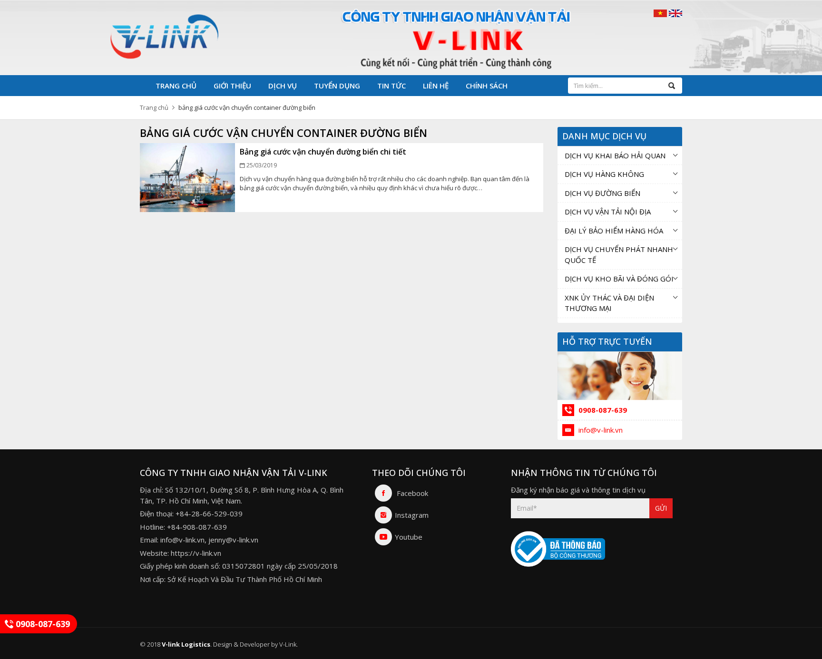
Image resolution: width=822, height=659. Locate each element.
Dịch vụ (282, 85)
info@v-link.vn (600, 430)
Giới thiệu (232, 85)
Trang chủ (176, 85)
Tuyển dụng (337, 85)
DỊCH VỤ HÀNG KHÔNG (604, 174)
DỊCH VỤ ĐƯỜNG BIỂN (602, 193)
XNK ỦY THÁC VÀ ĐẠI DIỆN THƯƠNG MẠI (609, 303)
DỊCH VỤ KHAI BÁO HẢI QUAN (615, 155)
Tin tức (391, 85)
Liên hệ (436, 85)
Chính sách (487, 85)
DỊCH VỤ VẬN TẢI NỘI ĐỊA (608, 211)
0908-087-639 (602, 410)
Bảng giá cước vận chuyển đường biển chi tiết (323, 151)
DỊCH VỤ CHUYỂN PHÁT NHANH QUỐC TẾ (619, 254)
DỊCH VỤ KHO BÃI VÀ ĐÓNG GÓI (619, 278)
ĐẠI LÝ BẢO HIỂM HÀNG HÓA (614, 230)
